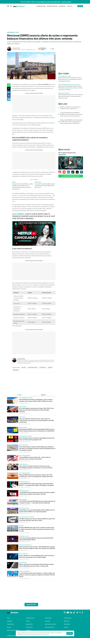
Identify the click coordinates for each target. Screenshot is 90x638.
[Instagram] (64, 612)
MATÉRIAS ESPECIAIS (52, 6)
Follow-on (42, 367)
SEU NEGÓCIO (62, 6)
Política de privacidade (13, 630)
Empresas (9, 621)
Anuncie (9, 627)
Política (28, 621)
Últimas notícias (30, 618)
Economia (47, 621)
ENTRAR (80, 6)
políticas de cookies (44, 634)
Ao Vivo (23, 367)
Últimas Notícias (41, 6)
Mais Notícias (31, 604)
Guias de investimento (50, 624)
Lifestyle (28, 630)
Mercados (15, 370)
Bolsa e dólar (48, 618)
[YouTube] (68, 612)
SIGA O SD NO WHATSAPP (71, 176)
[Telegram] (77, 612)
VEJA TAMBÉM (18, 214)
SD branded (67, 624)
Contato (66, 627)
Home (8, 618)
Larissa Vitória (16, 48)
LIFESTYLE (69, 6)
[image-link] (12, 400)
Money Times (29, 627)
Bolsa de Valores (32, 367)
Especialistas (10, 624)
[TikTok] (74, 612)
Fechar (70, 633)
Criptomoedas (67, 618)
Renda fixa (66, 621)
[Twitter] (80, 612)
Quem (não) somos (49, 627)
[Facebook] (82, 612)
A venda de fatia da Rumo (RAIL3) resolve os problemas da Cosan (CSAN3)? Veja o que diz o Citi (45, 185)
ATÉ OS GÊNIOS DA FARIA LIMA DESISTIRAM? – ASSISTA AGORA (53, 2)
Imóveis (50, 367)
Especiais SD (29, 624)
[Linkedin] (71, 612)
